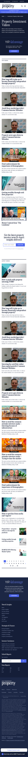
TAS (19, 670)
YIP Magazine (15, 1)
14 (14, 563)
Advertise (22, 1)
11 (7, 563)
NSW (3, 668)
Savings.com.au (20, 736)
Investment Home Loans (12, 12)
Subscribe (20, 244)
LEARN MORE (14, 51)
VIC (2, 670)
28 (17, 565)
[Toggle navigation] (24, 6)
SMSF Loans (24, 12)
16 (18, 563)
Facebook (4, 692)
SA (10, 670)
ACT (19, 668)
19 (10, 565)
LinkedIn (15, 692)
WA (10, 668)
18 (23, 563)
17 (20, 563)
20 (12, 565)
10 (4, 563)
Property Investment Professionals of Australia (15, 740)
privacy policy (20, 248)
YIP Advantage (7, 1)
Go (23, 660)
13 (11, 563)
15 (16, 563)
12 (9, 563)
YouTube (21, 692)
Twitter (10, 692)
